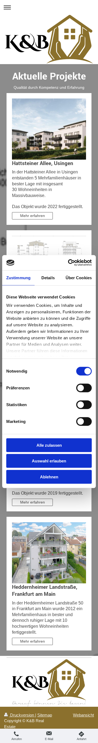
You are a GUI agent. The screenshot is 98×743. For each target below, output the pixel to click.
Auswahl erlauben (49, 461)
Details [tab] (48, 277)
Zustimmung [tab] (18, 277)
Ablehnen (49, 476)
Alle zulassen (49, 445)
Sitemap (44, 715)
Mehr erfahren (32, 215)
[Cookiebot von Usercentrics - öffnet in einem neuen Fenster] (69, 262)
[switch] (84, 387)
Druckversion (22, 715)
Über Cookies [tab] (79, 277)
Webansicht (83, 715)
